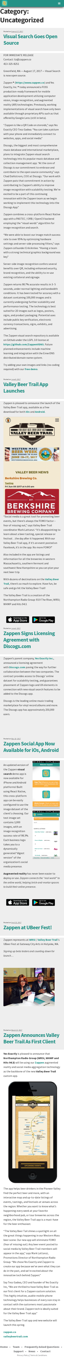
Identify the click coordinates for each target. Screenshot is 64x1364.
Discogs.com (17, 667)
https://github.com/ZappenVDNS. (23, 344)
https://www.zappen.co (30, 82)
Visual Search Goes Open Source (30, 39)
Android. (40, 411)
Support (18, 1351)
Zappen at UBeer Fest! (27, 927)
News (32, 1351)
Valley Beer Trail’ (48, 939)
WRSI (32, 939)
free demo (31, 369)
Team (16, 1346)
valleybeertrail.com (15, 1336)
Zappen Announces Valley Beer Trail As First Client (31, 1038)
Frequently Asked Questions (42, 1346)
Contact (45, 1351)
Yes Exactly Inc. (44, 658)
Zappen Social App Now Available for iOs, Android (31, 746)
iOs (28, 411)
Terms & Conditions (38, 1355)
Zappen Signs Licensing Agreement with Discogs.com (29, 640)
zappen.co (9, 1332)
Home (4, 1346)
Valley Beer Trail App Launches (25, 387)
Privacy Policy (23, 1355)
